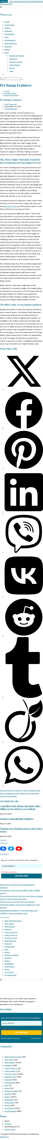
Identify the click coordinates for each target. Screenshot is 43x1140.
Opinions (8, 46)
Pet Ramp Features (12, 95)
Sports (12, 68)
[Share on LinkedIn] (24, 513)
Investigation (10, 40)
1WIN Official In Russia (13, 921)
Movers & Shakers (16, 55)
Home (7, 22)
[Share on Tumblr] (24, 697)
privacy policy (26, 1038)
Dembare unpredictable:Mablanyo (16, 818)
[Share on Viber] (24, 552)
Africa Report (14, 65)
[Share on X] (24, 390)
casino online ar (11, 935)
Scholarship (9, 34)
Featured (13, 59)
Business (8, 31)
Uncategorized (11, 109)
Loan (7, 37)
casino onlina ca (11, 932)
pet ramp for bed (11, 206)
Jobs (11, 71)
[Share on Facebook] (24, 429)
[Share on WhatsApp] (24, 786)
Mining (7, 49)
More (7, 52)
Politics (8, 28)
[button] (21, 12)
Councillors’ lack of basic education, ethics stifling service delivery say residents (20, 807)
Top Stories (9, 25)
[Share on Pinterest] (24, 469)
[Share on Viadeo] (24, 742)
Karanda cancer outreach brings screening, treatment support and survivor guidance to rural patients (20, 905)
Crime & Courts (15, 62)
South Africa (9, 967)
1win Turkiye (9, 924)
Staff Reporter (11, 104)
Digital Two (4, 1137)
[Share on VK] (24, 597)
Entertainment (11, 43)
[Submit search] (22, 79)
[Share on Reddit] (24, 635)
